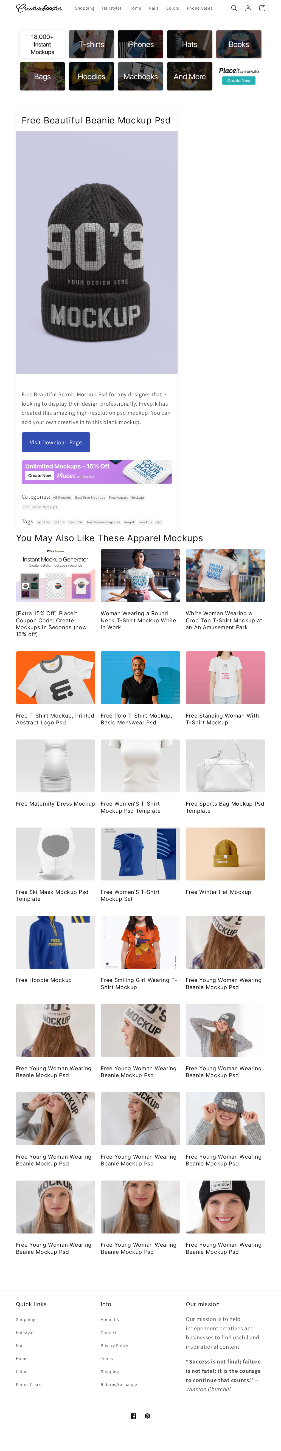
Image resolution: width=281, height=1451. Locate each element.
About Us (110, 1319)
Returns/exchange (119, 1384)
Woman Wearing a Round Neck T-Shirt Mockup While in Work (138, 620)
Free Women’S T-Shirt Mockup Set (130, 895)
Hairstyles (26, 1333)
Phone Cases (29, 1384)
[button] (234, 8)
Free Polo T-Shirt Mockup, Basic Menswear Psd (136, 719)
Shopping (26, 1319)
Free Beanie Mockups (40, 507)
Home (22, 1358)
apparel (43, 522)
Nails (21, 1345)
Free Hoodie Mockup (44, 980)
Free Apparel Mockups (127, 497)
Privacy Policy (114, 1345)
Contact (108, 1333)
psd (158, 522)
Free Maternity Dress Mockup (55, 803)
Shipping (110, 1371)
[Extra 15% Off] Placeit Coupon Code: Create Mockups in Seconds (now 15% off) (51, 623)
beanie (59, 522)
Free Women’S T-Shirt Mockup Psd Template (131, 807)
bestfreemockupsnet (103, 522)
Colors (22, 1371)
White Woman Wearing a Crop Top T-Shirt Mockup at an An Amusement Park (224, 620)
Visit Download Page (56, 442)
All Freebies (62, 497)
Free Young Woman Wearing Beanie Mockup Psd (224, 983)
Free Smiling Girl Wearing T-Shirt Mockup (139, 983)
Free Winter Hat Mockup (218, 892)
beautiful (75, 522)
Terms (107, 1358)
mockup (145, 522)
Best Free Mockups (90, 497)
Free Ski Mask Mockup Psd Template (52, 895)
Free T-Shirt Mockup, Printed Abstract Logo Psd (55, 719)
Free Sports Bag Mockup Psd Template (225, 807)
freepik (129, 522)
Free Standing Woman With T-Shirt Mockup (222, 719)
